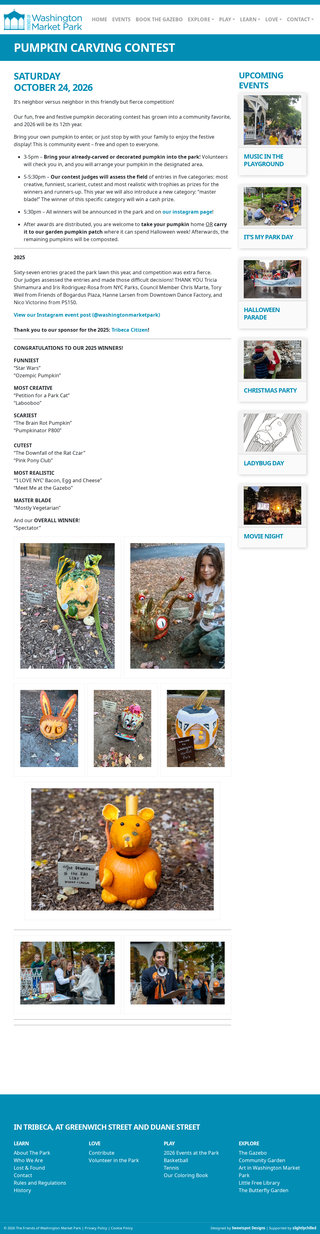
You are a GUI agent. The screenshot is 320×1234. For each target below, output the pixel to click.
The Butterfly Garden (263, 1190)
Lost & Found (29, 1167)
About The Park (32, 1152)
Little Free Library (259, 1182)
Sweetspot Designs (248, 1228)
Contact (23, 1175)
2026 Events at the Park (191, 1152)
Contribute (101, 1152)
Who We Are (28, 1160)
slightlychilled (304, 1228)
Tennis (171, 1167)
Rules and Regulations (40, 1182)
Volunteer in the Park (114, 1160)
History (22, 1190)
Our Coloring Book (186, 1175)
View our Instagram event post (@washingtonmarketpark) (87, 314)
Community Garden (262, 1160)
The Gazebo (253, 1152)
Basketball (176, 1160)
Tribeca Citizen (130, 329)
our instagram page (187, 211)
